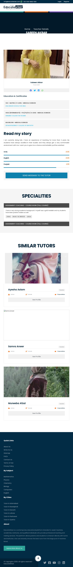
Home (27, 29)
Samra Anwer (16, 346)
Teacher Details (41, 29)
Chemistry (8, 483)
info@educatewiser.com (12, 1)
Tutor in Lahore (9, 513)
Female (30, 294)
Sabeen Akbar (36, 82)
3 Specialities (61, 351)
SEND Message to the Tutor (36, 175)
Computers (8, 490)
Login (59, 1)
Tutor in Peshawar (10, 516)
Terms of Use (8, 463)
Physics (6, 480)
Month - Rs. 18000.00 (19, 216)
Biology (6, 486)
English (6, 493)
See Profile (36, 300)
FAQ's (6, 456)
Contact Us (8, 460)
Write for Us (8, 450)
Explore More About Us (14, 548)
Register (66, 1)
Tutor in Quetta (9, 520)
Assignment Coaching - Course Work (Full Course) (26, 205)
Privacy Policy (9, 466)
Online (8, 216)
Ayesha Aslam (16, 289)
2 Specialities (61, 408)
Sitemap (7, 453)
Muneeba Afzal (17, 403)
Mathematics (9, 477)
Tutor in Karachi (9, 510)
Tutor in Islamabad (11, 503)
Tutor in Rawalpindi (11, 507)
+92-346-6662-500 (29, 2)
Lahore (29, 216)
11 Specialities (61, 294)
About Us (7, 447)
